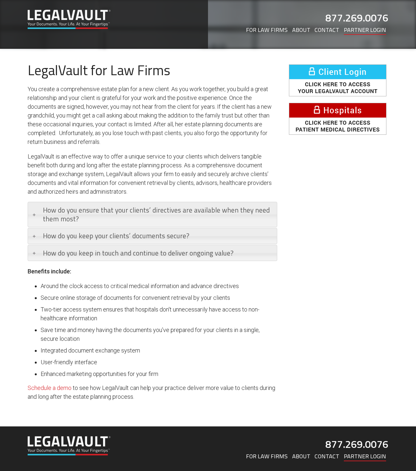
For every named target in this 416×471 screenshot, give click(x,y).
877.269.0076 (356, 17)
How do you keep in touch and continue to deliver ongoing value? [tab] (138, 253)
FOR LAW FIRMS (267, 29)
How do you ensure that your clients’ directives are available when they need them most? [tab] (156, 214)
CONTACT (327, 29)
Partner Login (365, 29)
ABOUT (301, 29)
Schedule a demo (50, 387)
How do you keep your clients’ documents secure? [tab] (116, 235)
